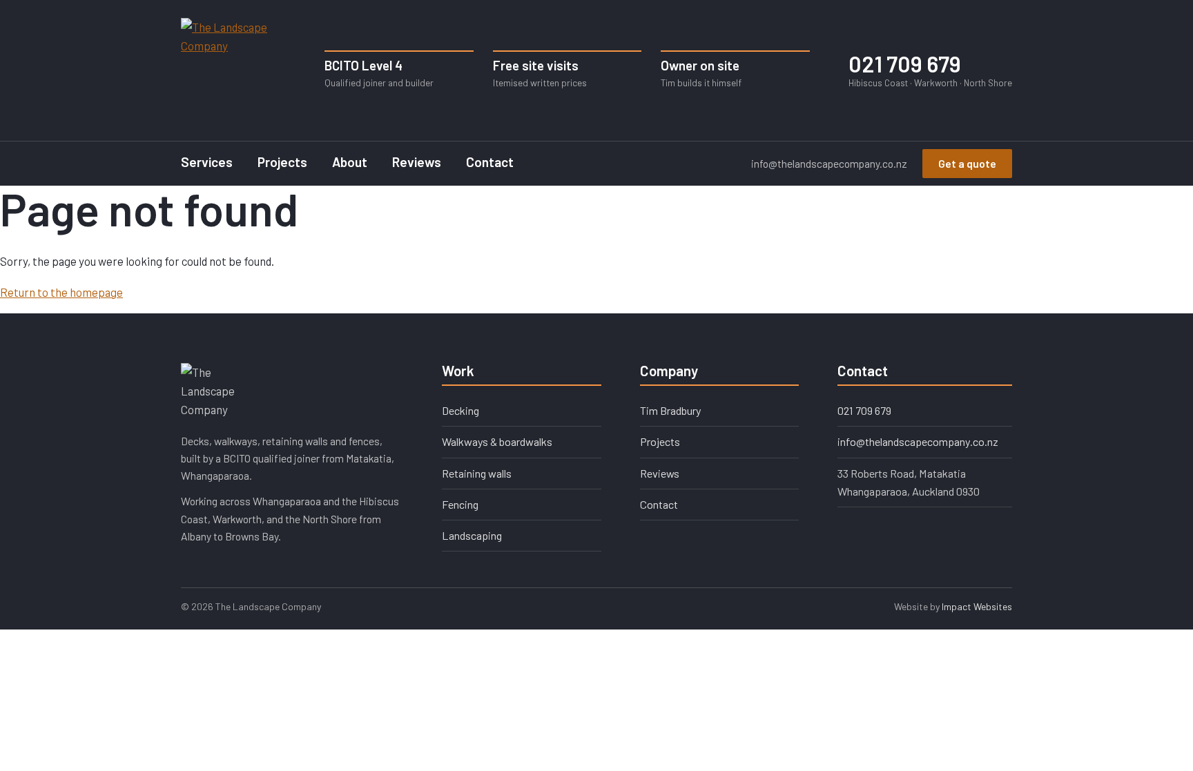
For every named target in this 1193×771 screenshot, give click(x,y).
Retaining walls (477, 473)
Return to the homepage (61, 292)
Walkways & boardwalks (497, 441)
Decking (460, 410)
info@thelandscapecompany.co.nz (829, 163)
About (349, 162)
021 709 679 (930, 70)
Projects (282, 162)
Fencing (460, 504)
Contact (490, 162)
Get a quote (967, 163)
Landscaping (472, 535)
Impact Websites (977, 606)
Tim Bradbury (670, 410)
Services (207, 162)
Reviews (416, 162)
